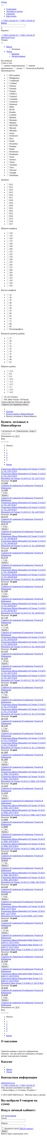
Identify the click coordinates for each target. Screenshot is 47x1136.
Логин (4, 1118)
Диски (9, 51)
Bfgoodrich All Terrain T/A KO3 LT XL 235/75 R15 (23, 478)
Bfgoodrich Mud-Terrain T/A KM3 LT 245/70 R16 (22, 983)
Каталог (9, 411)
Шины (9, 47)
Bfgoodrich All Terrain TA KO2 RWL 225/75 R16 (22, 916)
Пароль (4, 1123)
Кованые (15, 54)
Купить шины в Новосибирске (20, 414)
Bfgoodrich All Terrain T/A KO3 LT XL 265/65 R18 (23, 647)
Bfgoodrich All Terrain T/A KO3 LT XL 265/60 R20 (23, 579)
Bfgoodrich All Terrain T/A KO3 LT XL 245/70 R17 (23, 512)
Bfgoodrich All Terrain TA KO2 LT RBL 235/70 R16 (23, 781)
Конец (9, 464)
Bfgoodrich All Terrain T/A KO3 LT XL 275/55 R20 (23, 714)
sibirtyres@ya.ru (8, 37)
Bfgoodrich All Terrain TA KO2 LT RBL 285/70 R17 (23, 882)
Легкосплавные (18, 56)
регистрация (10, 1116)
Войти (4, 1131)
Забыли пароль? (26, 1128)
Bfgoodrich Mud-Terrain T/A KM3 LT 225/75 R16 (22, 949)
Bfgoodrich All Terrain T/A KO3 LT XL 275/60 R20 (23, 748)
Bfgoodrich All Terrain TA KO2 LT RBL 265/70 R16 (23, 848)
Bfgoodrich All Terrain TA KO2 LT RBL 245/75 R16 (23, 815)
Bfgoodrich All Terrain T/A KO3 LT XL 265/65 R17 (23, 613)
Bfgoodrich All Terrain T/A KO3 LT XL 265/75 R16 (23, 680)
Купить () (6, 434)
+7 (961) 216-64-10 (9, 20)
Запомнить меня (11, 1128)
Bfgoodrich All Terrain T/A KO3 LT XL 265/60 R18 (23, 546)
